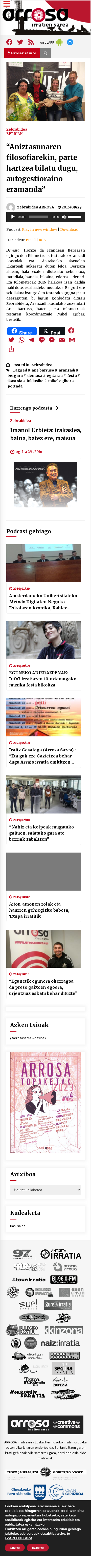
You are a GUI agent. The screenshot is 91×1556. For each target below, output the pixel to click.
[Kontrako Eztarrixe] (16, 1342)
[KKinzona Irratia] (63, 1330)
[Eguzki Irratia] (38, 1291)
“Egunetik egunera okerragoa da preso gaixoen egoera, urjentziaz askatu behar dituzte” (43, 987)
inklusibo (35, 381)
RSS (42, 240)
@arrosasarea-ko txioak (28, 1038)
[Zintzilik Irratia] (66, 1393)
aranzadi (67, 370)
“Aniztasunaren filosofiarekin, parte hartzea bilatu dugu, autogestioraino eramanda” (42, 168)
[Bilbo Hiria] (63, 1279)
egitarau (55, 375)
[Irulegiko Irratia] (22, 1330)
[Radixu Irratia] (33, 1368)
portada (15, 386)
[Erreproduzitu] (12, 216)
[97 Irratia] (25, 1253)
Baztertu (38, 1548)
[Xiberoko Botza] (60, 1381)
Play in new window (39, 229)
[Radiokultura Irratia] (64, 1355)
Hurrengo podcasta (31, 408)
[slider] (75, 216)
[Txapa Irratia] (34, 1381)
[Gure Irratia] (58, 1304)
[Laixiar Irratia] (30, 1342)
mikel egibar (59, 381)
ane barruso (43, 370)
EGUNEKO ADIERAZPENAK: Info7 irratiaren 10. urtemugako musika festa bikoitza (42, 678)
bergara (15, 375)
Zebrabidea (16, 129)
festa (72, 375)
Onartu (15, 1548)
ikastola (15, 381)
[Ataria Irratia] (65, 1266)
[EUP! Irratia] (28, 1304)
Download (69, 229)
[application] (45, 217)
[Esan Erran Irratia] (71, 1291)
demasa (34, 375)
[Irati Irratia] (64, 1317)
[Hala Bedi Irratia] (34, 1317)
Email (31, 240)
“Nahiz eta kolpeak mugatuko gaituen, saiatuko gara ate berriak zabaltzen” (41, 833)
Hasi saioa (17, 1226)
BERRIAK (14, 133)
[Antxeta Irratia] (60, 1253)
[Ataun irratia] (29, 1279)
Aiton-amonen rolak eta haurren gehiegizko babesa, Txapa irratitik (39, 910)
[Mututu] (64, 216)
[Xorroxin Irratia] (27, 1393)
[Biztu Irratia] (13, 1291)
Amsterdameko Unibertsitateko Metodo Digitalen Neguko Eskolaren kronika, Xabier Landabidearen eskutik (43, 602)
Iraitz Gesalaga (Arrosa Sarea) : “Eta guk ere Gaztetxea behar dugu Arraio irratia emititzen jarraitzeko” (42, 756)
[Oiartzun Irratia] (27, 1355)
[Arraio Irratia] (30, 1266)
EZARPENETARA (18, 1538)
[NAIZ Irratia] (61, 1342)
